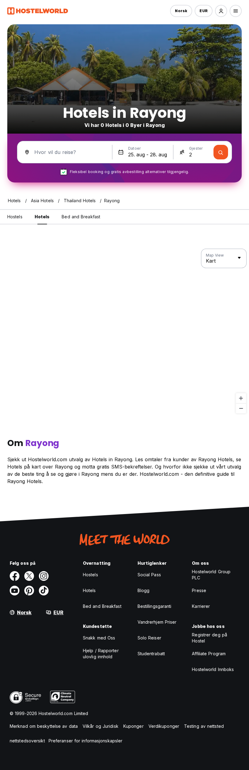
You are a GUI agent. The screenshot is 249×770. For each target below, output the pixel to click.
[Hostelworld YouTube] (14, 590)
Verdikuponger (163, 726)
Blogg (144, 590)
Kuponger (133, 726)
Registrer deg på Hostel (209, 637)
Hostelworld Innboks (213, 669)
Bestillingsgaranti (155, 606)
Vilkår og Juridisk (100, 726)
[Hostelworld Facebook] (14, 576)
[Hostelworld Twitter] (29, 576)
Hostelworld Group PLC (211, 574)
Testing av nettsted (204, 726)
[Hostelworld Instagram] (44, 576)
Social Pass (149, 574)
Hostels (90, 574)
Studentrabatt (151, 653)
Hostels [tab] (14, 216)
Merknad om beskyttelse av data (44, 726)
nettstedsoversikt (27, 740)
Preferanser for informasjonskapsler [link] (86, 740)
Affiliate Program (209, 653)
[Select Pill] (221, 11)
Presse (199, 590)
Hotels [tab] (42, 216)
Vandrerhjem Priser (157, 622)
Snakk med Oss (99, 637)
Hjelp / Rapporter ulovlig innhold (101, 653)
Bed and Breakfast (102, 606)
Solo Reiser (149, 637)
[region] (124, 331)
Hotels (89, 590)
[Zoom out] (241, 408)
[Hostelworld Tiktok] (44, 590)
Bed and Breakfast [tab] (81, 216)
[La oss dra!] (220, 152)
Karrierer (201, 606)
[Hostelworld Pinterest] (29, 590)
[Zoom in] (241, 398)
